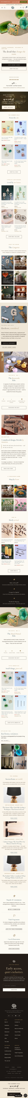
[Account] (21, 8)
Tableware (7, 1028)
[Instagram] (8, 1015)
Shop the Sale (14, 68)
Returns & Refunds (19, 1028)
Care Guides (17, 1035)
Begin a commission (14, 909)
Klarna (16, 1038)
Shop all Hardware (9, 343)
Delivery (16, 1025)
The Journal (7, 1060)
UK (7, 1071)
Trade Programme (19, 1052)
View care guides (14, 948)
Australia (13, 1071)
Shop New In (14, 570)
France (9, 1073)
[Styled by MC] (20, 763)
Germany (19, 1071)
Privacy (7, 1067)
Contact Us (17, 1022)
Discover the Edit (14, 407)
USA (9, 1071)
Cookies (19, 1067)
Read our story (8, 468)
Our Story (7, 1047)
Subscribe (14, 989)
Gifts (6, 1038)
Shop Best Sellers (14, 236)
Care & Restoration (19, 1056)
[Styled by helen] (7, 750)
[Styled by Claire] (20, 750)
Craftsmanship (8, 1051)
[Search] (5, 8)
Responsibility (8, 1057)
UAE (19, 1073)
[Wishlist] (23, 8)
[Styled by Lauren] (7, 763)
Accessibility (13, 1069)
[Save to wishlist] (12, 122)
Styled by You (8, 1054)
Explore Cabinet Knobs (9, 347)
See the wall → (5, 740)
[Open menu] (2, 8)
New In (6, 1022)
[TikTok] (19, 1015)
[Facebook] (12, 1015)
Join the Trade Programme (14, 929)
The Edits (7, 1041)
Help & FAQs (17, 1031)
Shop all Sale (14, 171)
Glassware (7, 1031)
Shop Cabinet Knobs (14, 64)
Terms (13, 1067)
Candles (6, 1035)
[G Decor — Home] (12, 7)
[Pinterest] (15, 1015)
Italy (13, 1073)
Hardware (7, 1025)
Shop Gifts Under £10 (14, 722)
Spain (16, 1073)
